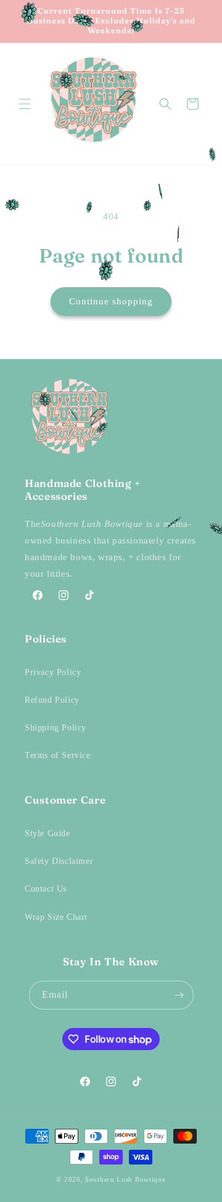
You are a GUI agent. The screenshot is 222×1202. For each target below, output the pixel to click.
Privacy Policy (53, 672)
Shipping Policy (55, 727)
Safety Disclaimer (59, 861)
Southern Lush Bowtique (125, 1179)
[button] (24, 103)
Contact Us (46, 888)
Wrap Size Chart (56, 917)
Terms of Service (58, 755)
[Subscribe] (179, 995)
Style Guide (47, 833)
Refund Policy (52, 700)
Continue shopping (111, 301)
